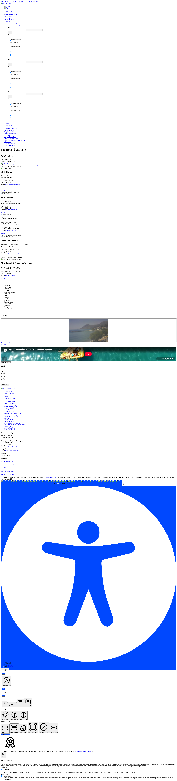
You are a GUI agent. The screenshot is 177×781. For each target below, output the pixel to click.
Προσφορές (7, 18)
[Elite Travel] (5, 163)
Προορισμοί (8, 11)
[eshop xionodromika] (6, 3)
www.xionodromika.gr (7, 465)
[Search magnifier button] (10, 32)
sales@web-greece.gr (11, 450)
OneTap (10, 666)
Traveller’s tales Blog (10, 23)
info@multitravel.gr (11, 209)
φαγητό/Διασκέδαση (10, 137)
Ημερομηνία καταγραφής (30, 165)
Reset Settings (5, 734)
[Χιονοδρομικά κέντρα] (8, 388)
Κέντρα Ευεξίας (9, 411)
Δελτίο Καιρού (8, 420)
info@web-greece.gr (11, 446)
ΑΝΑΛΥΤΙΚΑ (4, 385)
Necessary (6, 769)
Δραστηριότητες (9, 19)
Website (3, 190)
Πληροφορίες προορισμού (12, 26)
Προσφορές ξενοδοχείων (11, 128)
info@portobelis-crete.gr (12, 253)
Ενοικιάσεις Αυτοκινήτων (11, 416)
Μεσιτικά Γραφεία (9, 403)
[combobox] (61, 483)
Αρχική (6, 123)
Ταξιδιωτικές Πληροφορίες (12, 132)
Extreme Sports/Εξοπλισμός (12, 413)
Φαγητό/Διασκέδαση (10, 14)
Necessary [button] (4, 767)
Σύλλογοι (7, 418)
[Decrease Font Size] (3, 674)
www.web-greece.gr (7, 461)
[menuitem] (7, 6)
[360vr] (3, 344)
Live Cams (7, 142)
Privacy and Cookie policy (83, 751)
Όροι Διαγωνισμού (9, 145)
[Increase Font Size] (3, 667)
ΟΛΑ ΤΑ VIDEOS (6, 362)
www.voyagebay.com (7, 471)
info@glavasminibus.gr (12, 230)
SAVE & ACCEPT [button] (6, 779)
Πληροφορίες (8, 21)
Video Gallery (8, 135)
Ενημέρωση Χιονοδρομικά (12, 138)
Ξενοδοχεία (7, 13)
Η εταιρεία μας (8, 395)
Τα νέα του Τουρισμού (11, 405)
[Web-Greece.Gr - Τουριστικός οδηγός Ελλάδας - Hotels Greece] (20, 1)
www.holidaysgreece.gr (8, 474)
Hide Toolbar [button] (4, 669)
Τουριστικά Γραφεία (10, 393)
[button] (123, 484)
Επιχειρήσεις (8, 16)
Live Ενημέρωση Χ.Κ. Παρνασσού (14, 140)
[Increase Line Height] (3, 689)
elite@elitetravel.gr (10, 275)
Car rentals (7, 90)
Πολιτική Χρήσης (9, 143)
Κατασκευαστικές (9, 398)
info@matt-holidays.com (12, 184)
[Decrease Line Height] (3, 696)
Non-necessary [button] (5, 774)
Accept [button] (93, 751)
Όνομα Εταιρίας (18, 165)
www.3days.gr (5, 468)
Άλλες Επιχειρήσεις (10, 408)
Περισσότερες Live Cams (8, 343)
